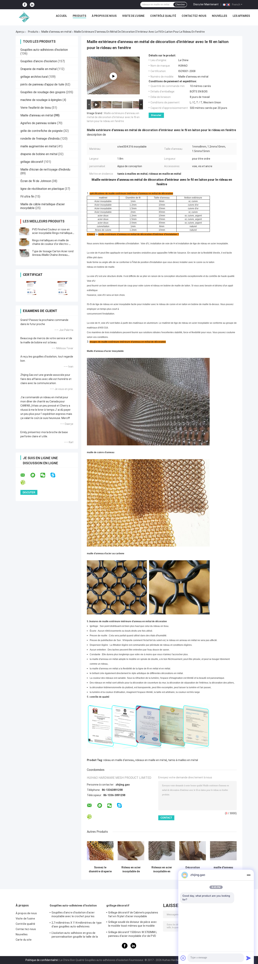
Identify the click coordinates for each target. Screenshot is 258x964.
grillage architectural (34, 76)
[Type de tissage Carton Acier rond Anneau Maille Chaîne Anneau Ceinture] (24, 253)
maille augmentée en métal (38, 146)
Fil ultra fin (27, 196)
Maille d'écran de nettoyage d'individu (45, 169)
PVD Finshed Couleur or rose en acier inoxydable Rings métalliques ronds (53, 233)
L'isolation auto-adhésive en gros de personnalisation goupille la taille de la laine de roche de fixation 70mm (75, 935)
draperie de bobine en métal (38, 154)
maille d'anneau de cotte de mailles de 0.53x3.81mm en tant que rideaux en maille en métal (223, 869)
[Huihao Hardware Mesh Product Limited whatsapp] (35, 475)
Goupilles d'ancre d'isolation (38, 61)
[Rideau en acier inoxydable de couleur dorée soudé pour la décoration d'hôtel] (131, 850)
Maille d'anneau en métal (56, 31)
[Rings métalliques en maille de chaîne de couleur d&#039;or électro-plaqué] (24, 242)
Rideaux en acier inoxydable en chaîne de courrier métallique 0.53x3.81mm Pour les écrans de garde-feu (161, 869)
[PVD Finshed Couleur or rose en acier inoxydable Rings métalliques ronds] (24, 231)
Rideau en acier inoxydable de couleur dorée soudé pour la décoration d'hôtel (131, 869)
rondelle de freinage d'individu (40, 138)
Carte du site (24, 939)
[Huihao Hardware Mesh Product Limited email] (25, 475)
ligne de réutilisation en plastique (42, 189)
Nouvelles (219, 15)
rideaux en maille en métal (151, 760)
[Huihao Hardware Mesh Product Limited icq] (25, 482)
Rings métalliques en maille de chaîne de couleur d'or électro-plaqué (50, 244)
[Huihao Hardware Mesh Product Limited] (23, 16)
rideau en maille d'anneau (118, 760)
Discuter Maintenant (206, 4)
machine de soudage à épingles (41, 100)
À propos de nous (104, 15)
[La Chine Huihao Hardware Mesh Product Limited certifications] (31, 288)
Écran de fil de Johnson (35, 181)
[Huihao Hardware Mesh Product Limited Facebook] (24, 4)
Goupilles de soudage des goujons (42, 92)
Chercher (180, 4)
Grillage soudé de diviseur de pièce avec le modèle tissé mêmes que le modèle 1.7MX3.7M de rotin (132, 924)
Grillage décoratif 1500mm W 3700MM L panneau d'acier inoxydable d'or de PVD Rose (132, 935)
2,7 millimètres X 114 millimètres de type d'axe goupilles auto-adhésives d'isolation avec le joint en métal (77, 925)
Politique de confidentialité (41, 960)
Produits (79, 15)
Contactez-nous (194, 15)
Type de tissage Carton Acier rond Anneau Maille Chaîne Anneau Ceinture (52, 255)
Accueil (61, 15)
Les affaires (241, 15)
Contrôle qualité (163, 15)
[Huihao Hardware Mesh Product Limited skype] (55, 475)
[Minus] (248, 875)
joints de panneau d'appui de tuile (42, 84)
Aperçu (20, 31)
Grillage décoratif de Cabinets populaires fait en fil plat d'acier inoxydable (133, 914)
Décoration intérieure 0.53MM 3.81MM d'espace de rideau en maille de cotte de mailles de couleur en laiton (192, 869)
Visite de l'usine (133, 15)
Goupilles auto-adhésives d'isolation (44, 50)
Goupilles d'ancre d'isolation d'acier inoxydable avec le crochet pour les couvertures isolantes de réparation (74, 915)
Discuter (156, 115)
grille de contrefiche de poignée (41, 131)
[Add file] (183, 958)
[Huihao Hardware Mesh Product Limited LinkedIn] (32, 4)
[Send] (249, 958)
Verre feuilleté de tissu (35, 107)
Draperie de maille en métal (38, 69)
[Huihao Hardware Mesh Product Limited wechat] (45, 475)
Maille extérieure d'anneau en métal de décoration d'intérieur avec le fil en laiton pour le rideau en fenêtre (113, 117)
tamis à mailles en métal (183, 760)
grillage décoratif (31, 162)
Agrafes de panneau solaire (38, 123)
